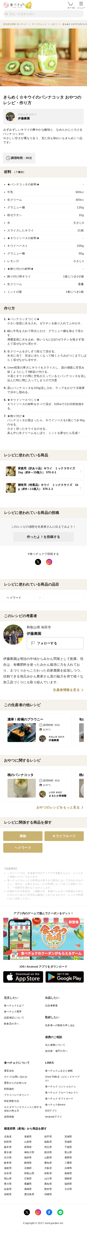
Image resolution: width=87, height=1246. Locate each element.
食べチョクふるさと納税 (59, 1070)
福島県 (48, 1141)
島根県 (68, 1173)
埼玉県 (48, 1147)
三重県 (68, 1162)
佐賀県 (8, 1189)
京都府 (28, 1168)
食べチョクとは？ (14, 1005)
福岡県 (68, 1183)
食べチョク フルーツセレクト (62, 1092)
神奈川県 (29, 1152)
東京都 (8, 1152)
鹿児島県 (29, 1194)
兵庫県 (68, 1168)
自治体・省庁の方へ (56, 1051)
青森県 (28, 1136)
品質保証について (14, 1017)
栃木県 (8, 1147)
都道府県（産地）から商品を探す (25, 1128)
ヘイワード (14, 597)
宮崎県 (8, 1194)
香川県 (8, 1183)
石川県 (8, 1157)
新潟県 (48, 1152)
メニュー (81, 8)
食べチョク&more (55, 1104)
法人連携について (55, 1044)
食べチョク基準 (13, 1011)
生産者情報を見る (66, 690)
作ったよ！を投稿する (43, 536)
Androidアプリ (53, 1116)
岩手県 (48, 1136)
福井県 (28, 1157)
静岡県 (28, 1162)
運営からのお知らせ (15, 1082)
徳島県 (68, 1178)
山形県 (28, 1141)
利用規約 (9, 1088)
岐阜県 (8, 1162)
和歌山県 (29, 1173)
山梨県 (48, 1157)
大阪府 (48, 1168)
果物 (23, 836)
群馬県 (28, 1147)
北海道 (8, 1136)
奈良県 (8, 1173)
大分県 (68, 1189)
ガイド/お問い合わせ (15, 1076)
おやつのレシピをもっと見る (58, 807)
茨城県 (68, 1141)
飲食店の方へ (11, 1023)
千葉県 (68, 1147)
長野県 (68, 1157)
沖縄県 (48, 1194)
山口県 (48, 1178)
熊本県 (48, 1189)
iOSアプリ (51, 1110)
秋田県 (8, 1141)
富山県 (68, 1152)
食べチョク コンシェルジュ (60, 1086)
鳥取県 (48, 1173)
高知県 (48, 1183)
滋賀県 (8, 1168)
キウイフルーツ (64, 836)
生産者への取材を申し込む (60, 1025)
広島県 (28, 1178)
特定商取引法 (11, 1101)
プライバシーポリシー (16, 1095)
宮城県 (68, 1136)
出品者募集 (51, 1005)
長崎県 (28, 1189)
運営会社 (9, 1070)
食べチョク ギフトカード (59, 1098)
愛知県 (48, 1162)
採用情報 (9, 1116)
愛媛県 (28, 1183)
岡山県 (8, 1178)
